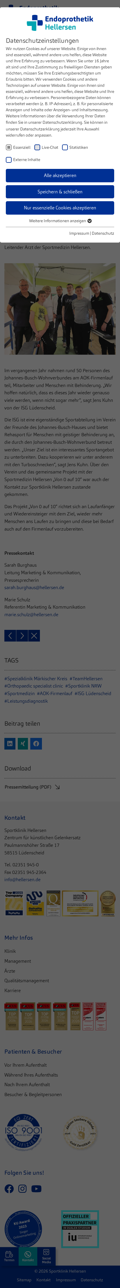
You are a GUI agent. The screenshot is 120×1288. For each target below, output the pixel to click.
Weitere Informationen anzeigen (58, 220)
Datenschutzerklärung (62, 122)
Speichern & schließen (60, 192)
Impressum (79, 233)
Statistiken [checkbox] (78, 147)
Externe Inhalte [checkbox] (26, 159)
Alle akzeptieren (60, 175)
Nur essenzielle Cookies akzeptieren (60, 208)
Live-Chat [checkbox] (50, 147)
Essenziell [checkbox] (22, 147)
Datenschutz (103, 233)
